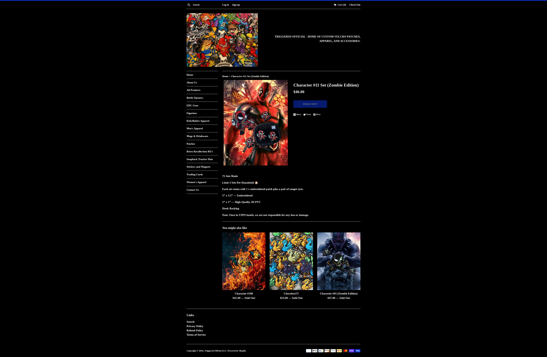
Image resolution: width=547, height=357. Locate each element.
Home (190, 74)
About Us (192, 82)
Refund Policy (195, 330)
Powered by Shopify (236, 350)
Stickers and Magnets (198, 166)
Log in (225, 4)
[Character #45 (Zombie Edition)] (338, 261)
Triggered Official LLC (215, 350)
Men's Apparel (195, 128)
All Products (193, 90)
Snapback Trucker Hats (200, 159)
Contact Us (193, 189)
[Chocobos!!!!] (291, 261)
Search (191, 321)
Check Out (354, 4)
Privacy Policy (195, 326)
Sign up (236, 4)
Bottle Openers (195, 97)
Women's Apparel (196, 182)
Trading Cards (195, 174)
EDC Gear (192, 105)
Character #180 (244, 293)
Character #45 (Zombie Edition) (339, 293)
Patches (191, 143)
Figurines (192, 113)
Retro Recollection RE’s (200, 151)
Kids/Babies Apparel (198, 120)
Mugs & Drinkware (197, 136)
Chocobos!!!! (291, 293)
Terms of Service (196, 334)
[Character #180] (243, 261)
